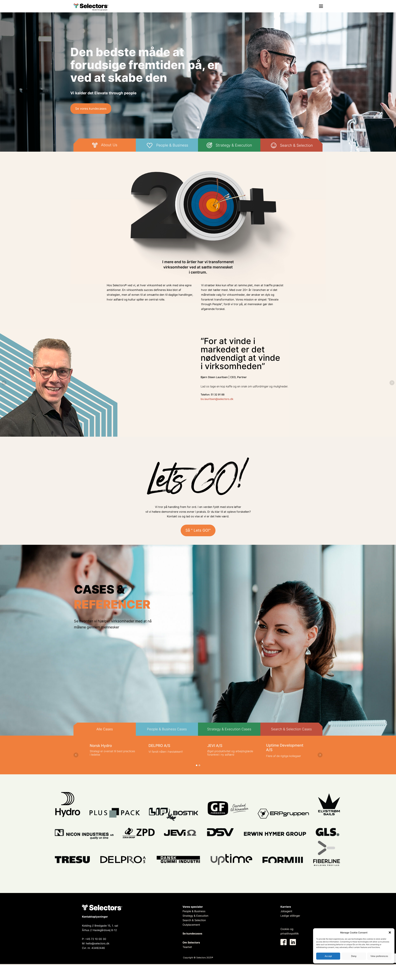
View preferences (379, 956)
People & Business (194, 911)
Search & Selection (194, 920)
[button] (389, 932)
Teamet (187, 947)
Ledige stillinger (290, 915)
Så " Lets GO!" (198, 530)
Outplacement (191, 924)
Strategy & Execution (195, 915)
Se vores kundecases (90, 108)
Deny (354, 956)
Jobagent (286, 911)
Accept (328, 956)
